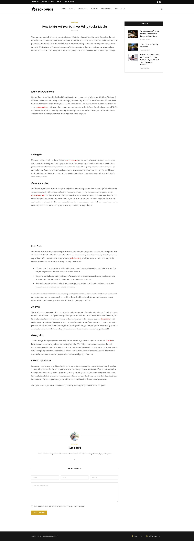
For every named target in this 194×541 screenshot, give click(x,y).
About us (35, 2)
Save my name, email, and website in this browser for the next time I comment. (59, 506)
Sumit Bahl (74, 447)
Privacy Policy (48, 2)
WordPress (82, 9)
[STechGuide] (42, 9)
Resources (105, 9)
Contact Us (69, 2)
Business (94, 9)
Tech (71, 9)
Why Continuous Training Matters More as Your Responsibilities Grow (149, 33)
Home (63, 9)
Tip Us (59, 2)
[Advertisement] (74, 70)
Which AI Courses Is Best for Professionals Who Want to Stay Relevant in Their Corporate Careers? (149, 60)
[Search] (161, 9)
